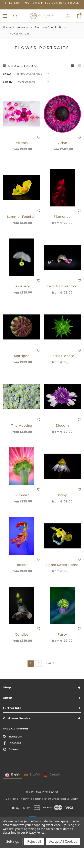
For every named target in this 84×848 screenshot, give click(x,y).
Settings (12, 841)
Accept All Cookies (63, 841)
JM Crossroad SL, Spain (63, 799)
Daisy (62, 495)
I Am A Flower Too (62, 286)
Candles (22, 634)
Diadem (62, 425)
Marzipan (21, 356)
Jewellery (22, 286)
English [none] (15, 774)
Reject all (34, 841)
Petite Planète (62, 356)
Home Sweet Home (62, 564)
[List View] (79, 65)
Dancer (21, 564)
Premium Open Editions (50, 27)
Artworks (23, 27)
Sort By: (8, 82)
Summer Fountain (21, 216)
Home (7, 27)
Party (62, 634)
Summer (22, 495)
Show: (7, 74)
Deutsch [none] (55, 774)
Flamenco (62, 216)
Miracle (21, 143)
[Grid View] (72, 65)
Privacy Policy (35, 832)
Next (49, 663)
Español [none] (35, 774)
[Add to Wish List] (38, 137)
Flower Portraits (20, 33)
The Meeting (21, 425)
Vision (62, 143)
